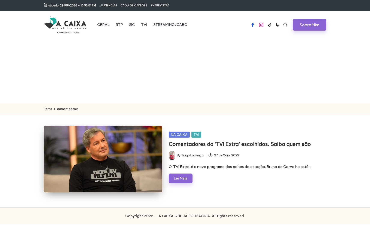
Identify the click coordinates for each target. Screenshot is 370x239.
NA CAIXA (179, 134)
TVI (196, 134)
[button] (309, 25)
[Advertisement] (185, 71)
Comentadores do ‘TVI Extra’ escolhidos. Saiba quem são (240, 144)
